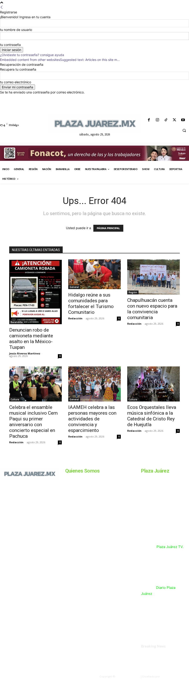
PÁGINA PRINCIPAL (108, 228)
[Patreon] (20, 502)
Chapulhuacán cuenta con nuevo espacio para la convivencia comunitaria (152, 308)
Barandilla (17, 322)
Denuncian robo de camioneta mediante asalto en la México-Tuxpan (31, 338)
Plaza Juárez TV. (170, 547)
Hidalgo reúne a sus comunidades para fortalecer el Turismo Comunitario (91, 303)
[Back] (1, 7)
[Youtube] (183, 120)
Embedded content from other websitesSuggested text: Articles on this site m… (60, 60)
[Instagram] (157, 120)
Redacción (75, 318)
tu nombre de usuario (16, 30)
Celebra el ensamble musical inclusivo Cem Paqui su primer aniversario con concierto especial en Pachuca (33, 421)
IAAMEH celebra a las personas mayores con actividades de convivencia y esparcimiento (92, 418)
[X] (174, 120)
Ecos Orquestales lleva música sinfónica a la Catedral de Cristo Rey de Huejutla (151, 415)
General (74, 287)
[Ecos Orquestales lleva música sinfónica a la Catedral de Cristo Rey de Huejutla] (153, 383)
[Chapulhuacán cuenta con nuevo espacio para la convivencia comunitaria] (153, 276)
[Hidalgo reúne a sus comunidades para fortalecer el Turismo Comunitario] (94, 274)
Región (133, 292)
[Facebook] (149, 120)
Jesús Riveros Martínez (24, 353)
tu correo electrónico (15, 82)
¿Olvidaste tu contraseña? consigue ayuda (32, 55)
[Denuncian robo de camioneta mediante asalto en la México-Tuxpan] (35, 291)
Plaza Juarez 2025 (127, 676)
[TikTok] (166, 120)
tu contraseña (10, 45)
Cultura (15, 399)
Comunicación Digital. (175, 676)
